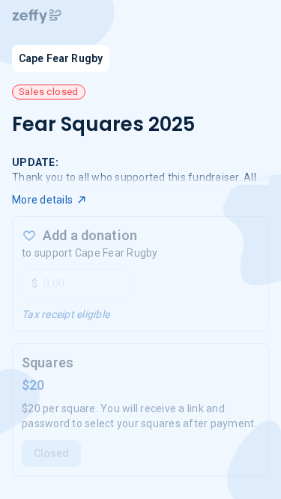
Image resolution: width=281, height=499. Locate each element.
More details (42, 200)
